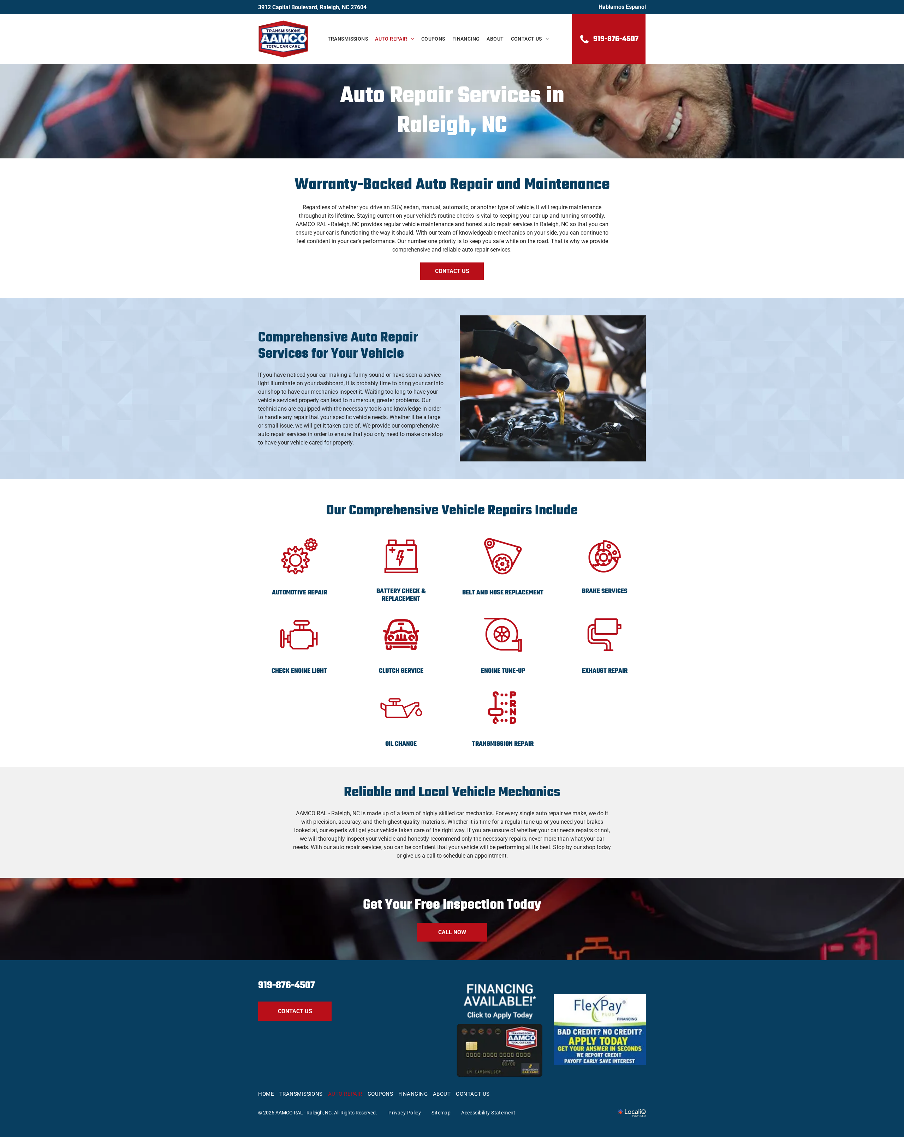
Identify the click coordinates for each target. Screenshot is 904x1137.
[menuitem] (347, 39)
